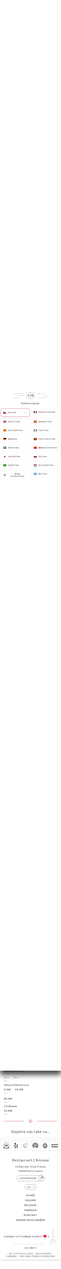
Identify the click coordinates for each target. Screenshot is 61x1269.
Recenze (30, 1205)
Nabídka (30, 1210)
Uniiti (33, 1248)
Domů (30, 1195)
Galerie (30, 1200)
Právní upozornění (30, 1219)
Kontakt (30, 1215)
